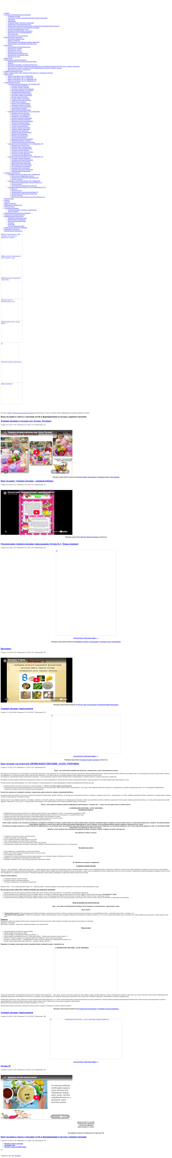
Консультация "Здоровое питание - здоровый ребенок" (27, 481)
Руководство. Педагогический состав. (19, 24)
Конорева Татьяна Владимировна (21, 118)
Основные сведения (14, 16)
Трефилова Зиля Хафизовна (19, 131)
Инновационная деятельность (13, 231)
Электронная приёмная (11, 208)
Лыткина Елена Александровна (110, 641)
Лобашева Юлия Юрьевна (19, 134)
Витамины (6, 648)
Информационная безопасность (14, 216)
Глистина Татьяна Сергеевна (20, 87)
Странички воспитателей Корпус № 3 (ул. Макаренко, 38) (25, 144)
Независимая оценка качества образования (17, 213)
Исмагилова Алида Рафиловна (20, 114)
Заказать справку (13, 211)
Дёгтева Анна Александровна (87, 704)
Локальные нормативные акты (17, 218)
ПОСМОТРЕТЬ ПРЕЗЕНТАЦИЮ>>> (86, 1062)
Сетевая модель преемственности (14, 214)
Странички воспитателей (12, 82)
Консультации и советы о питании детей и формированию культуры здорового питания (35, 68)
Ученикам (11, 223)
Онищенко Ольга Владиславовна (21, 94)
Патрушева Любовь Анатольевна (21, 95)
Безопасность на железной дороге (18, 55)
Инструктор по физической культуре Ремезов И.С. (26, 182)
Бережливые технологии (11, 229)
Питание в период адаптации (13, 1143)
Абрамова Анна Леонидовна (20, 145)
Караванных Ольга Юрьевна (20, 116)
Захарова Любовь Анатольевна (20, 127)
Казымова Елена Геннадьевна (20, 168)
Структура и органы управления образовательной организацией (27, 18)
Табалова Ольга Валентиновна (20, 124)
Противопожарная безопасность (18, 53)
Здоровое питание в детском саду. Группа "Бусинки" (26, 421)
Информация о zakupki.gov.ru (13, 205)
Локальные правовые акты (16, 39)
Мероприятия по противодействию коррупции (22, 44)
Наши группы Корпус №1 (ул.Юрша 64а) (20, 76)
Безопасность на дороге (15, 52)
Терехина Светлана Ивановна (20, 153)
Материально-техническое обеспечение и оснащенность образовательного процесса (33, 26)
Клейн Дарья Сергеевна (18, 102)
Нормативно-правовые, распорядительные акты (22, 64)
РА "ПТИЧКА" (16, 1155)
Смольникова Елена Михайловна (21, 155)
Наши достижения (10, 203)
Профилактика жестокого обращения (15, 227)
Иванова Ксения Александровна (21, 132)
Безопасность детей (14, 56)
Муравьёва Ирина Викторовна (20, 92)
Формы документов (14, 40)
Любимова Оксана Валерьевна (20, 161)
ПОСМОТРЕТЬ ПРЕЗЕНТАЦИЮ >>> (86, 638)
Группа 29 (5, 1066)
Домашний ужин (9, 1145)
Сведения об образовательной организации (17, 14)
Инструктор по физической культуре (22, 176)
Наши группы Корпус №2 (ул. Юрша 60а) (20, 77)
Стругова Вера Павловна (19, 137)
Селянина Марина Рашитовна (20, 129)
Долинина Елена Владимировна (108, 1009)
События (7, 202)
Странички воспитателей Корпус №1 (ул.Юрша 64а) (24, 84)
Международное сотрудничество (18, 35)
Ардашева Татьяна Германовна (20, 158)
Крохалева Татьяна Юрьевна (20, 150)
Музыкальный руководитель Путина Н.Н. (24, 194)
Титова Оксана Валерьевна (19, 126)
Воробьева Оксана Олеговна (20, 113)
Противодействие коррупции (13, 37)
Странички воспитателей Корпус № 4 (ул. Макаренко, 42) (25, 156)
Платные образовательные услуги (18, 29)
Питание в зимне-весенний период (15, 1147)
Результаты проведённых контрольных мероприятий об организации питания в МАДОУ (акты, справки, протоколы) (44, 66)
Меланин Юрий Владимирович (21, 119)
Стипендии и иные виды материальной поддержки (23, 27)
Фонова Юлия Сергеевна (19, 108)
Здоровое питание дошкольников (17, 708)
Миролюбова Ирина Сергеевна (21, 140)
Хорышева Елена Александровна (108, 477)
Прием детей (8, 58)
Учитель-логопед (16, 184)
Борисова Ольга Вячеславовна (20, 103)
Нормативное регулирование (17, 219)
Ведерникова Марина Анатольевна (22, 90)
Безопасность (8, 45)
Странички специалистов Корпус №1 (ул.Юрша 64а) (24, 174)
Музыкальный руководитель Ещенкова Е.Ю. (25, 177)
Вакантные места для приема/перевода (20, 32)
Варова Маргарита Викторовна (21, 110)
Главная (6, 13)
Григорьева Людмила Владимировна (22, 89)
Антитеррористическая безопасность (19, 47)
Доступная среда (13, 34)
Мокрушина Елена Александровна (22, 121)
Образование (12, 21)
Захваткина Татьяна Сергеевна (20, 105)
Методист (14, 189)
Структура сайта (9, 206)
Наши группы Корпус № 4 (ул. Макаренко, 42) (22, 81)
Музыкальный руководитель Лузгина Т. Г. (24, 185)
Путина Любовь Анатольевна (20, 98)
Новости (10, 63)
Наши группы (8, 74)
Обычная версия (11, 8)
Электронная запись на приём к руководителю (22, 210)
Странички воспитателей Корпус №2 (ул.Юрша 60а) (24, 111)
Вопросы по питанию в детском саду (19, 69)
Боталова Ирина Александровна (21, 147)
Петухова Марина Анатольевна (21, 166)
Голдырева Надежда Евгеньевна (21, 106)
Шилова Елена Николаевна (19, 135)
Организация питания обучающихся (15, 60)
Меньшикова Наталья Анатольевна (22, 139)
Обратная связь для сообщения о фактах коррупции (23, 42)
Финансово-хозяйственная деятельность (20, 31)
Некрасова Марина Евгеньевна (21, 171)
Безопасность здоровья (15, 48)
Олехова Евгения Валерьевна (20, 123)
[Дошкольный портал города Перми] (11, 342)
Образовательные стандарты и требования (21, 23)
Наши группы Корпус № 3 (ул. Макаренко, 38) (22, 79)
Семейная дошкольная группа (13, 71)
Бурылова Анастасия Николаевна (21, 148)
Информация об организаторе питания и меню (22, 61)
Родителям (11, 224)
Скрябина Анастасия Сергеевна (21, 100)
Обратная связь (9, 198)
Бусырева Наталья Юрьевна (19, 85)
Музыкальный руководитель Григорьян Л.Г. (24, 192)
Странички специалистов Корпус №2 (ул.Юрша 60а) (24, 181)
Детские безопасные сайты (16, 226)
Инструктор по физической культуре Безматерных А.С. (28, 197)
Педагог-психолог (17, 179)
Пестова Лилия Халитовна (19, 97)
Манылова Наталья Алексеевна (21, 163)
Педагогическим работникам (17, 221)
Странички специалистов (12, 173)
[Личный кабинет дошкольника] (11, 382)
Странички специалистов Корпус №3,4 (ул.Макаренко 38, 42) (27, 187)
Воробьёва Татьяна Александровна (86, 641)
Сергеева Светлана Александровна (22, 152)
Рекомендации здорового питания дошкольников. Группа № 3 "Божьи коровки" (40, 544)
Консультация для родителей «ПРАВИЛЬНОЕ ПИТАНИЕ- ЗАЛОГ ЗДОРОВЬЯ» (40, 763)
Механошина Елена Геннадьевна (21, 164)
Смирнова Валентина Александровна (23, 142)
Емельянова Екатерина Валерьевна (22, 160)
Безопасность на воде (14, 50)
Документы (11, 19)
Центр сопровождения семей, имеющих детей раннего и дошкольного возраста (28, 73)
